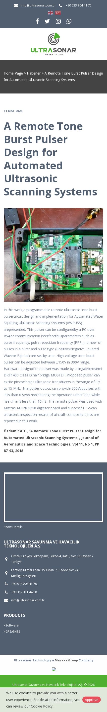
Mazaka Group (66, 660)
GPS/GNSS (12, 631)
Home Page (13, 73)
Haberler (34, 73)
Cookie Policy (42, 706)
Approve (91, 699)
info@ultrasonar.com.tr (38, 5)
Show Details (13, 527)
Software (12, 625)
